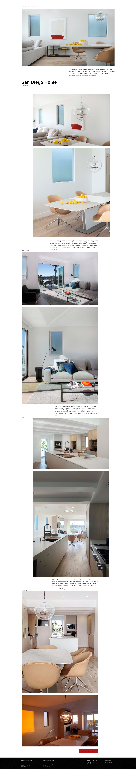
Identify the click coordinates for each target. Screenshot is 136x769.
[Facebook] (90, 763)
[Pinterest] (93, 763)
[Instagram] (88, 763)
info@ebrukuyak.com (92, 760)
